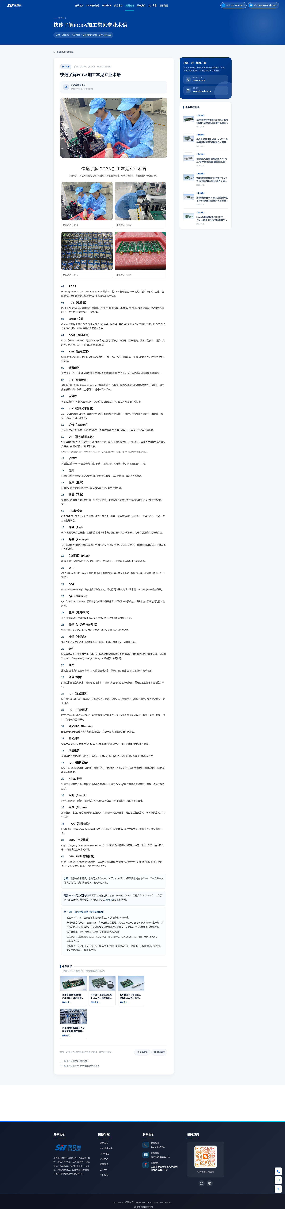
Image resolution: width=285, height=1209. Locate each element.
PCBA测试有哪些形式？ (74, 1061)
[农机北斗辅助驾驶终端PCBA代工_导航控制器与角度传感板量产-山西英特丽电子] (188, 138)
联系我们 (164, 5)
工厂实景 (152, 5)
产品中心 (118, 5)
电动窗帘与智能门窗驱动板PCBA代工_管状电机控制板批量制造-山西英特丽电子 (211, 160)
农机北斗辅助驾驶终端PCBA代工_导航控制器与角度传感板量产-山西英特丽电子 (212, 141)
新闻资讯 (130, 5)
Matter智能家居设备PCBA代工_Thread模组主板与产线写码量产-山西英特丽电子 (211, 219)
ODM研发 (106, 5)
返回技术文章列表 (65, 52)
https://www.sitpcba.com (145, 1202)
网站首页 (79, 5)
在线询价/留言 (109, 899)
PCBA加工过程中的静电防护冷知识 (80, 1066)
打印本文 (161, 1052)
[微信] (201, 1183)
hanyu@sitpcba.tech (160, 1157)
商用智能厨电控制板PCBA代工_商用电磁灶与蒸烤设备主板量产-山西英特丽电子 (212, 121)
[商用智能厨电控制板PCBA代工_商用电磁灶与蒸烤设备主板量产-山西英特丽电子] (188, 119)
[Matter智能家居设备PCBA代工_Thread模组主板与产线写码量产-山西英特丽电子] (188, 216)
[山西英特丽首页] (14, 5)
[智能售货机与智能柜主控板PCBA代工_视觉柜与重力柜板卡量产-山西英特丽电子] (188, 177)
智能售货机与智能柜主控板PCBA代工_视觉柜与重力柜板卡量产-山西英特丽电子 (211, 180)
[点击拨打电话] (278, 1171)
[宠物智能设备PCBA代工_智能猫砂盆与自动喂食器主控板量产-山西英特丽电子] (188, 196)
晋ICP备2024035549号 (143, 1207)
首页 (58, 35)
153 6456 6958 (158, 1147)
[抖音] (209, 1183)
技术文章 (76, 35)
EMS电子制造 (92, 5)
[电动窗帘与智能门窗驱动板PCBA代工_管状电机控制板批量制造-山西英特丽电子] (188, 158)
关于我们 (141, 5)
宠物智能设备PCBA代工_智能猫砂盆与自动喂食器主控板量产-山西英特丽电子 (212, 199)
